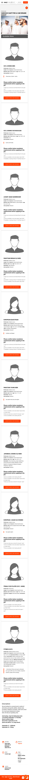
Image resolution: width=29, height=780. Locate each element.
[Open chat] (26, 777)
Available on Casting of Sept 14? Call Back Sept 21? (15, 92)
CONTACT (13, 2)
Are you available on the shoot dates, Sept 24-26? (14, 90)
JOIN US (19, 2)
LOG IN (25, 2)
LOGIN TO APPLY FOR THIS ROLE (12, 97)
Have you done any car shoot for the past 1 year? (14, 414)
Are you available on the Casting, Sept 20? (13, 415)
